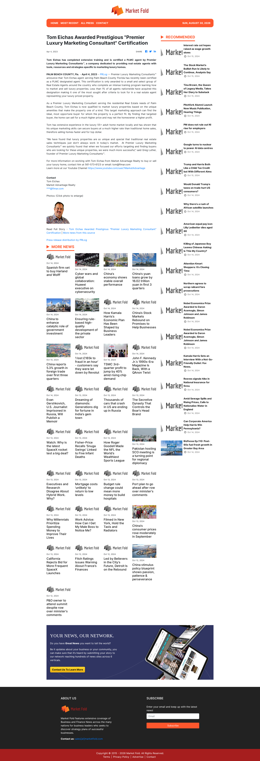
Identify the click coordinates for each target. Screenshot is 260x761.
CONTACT (102, 23)
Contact (151, 756)
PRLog (103, 74)
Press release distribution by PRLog (66, 239)
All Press (87, 23)
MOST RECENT (70, 23)
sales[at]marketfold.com (89, 738)
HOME (54, 23)
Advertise (137, 756)
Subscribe (173, 725)
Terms (106, 756)
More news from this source (79, 232)
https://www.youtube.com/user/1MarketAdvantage (116, 168)
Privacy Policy (121, 756)
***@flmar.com (55, 188)
